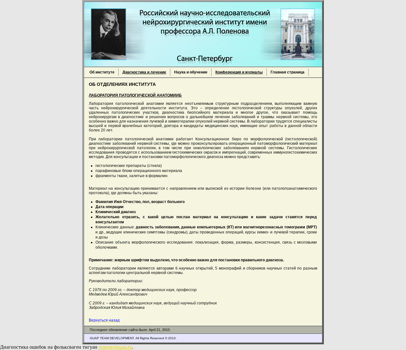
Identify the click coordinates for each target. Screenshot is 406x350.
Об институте (102, 72)
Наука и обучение (190, 72)
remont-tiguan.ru (115, 347)
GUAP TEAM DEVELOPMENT (112, 338)
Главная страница (287, 72)
